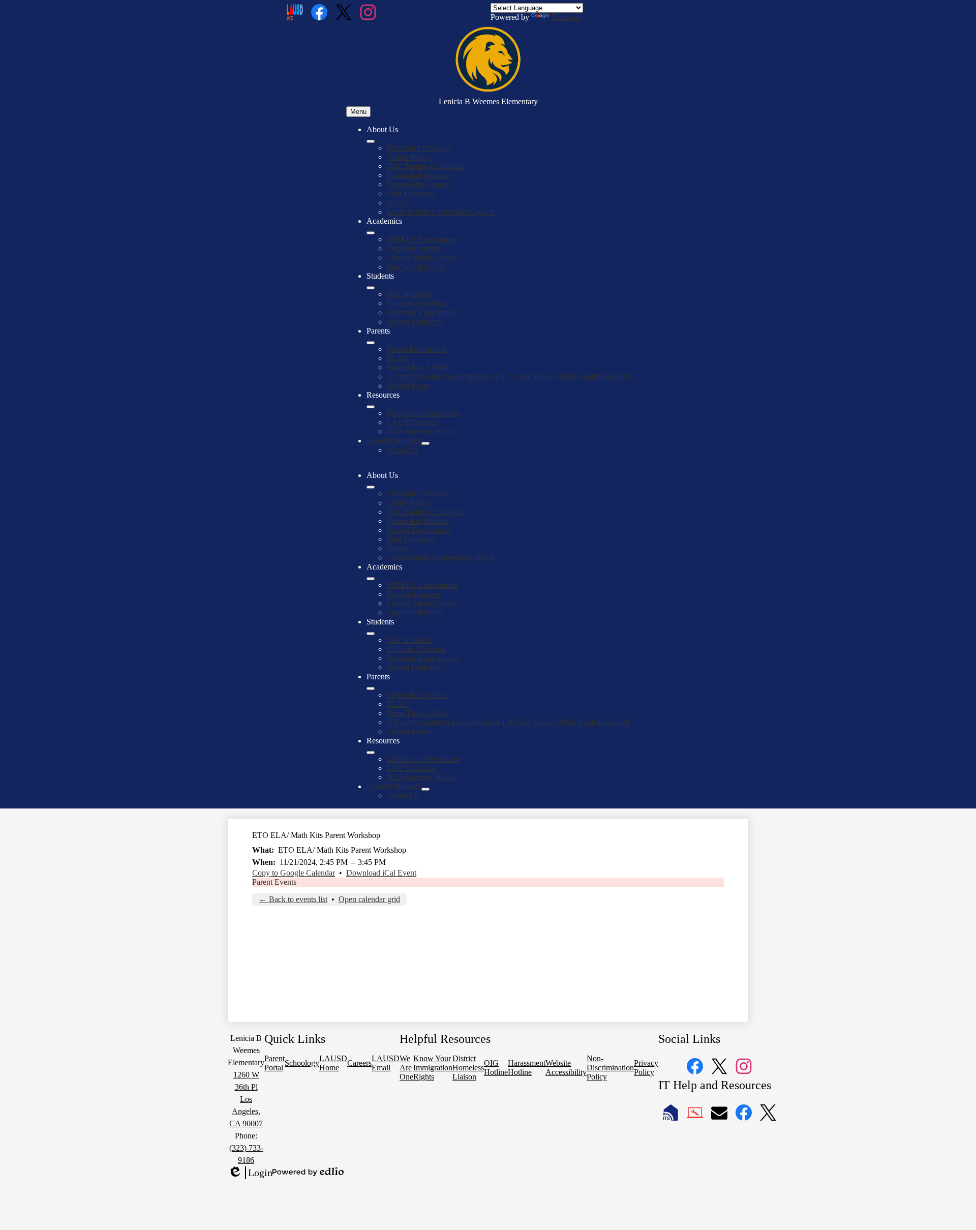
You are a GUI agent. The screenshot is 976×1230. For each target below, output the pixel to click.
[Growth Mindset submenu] (425, 443)
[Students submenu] (371, 287)
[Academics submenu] (371, 232)
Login (250, 1173)
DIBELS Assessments (422, 239)
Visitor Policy (409, 157)
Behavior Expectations (423, 312)
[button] (371, 487)
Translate (566, 17)
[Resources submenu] (371, 406)
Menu (358, 111)
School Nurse (409, 385)
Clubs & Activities (416, 303)
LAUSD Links (411, 422)
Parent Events (274, 882)
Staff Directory (411, 193)
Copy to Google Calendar (293, 872)
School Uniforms (414, 321)
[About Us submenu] (371, 141)
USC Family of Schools (425, 166)
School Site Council (419, 184)
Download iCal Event (381, 872)
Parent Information (417, 349)
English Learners (414, 248)
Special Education (416, 266)
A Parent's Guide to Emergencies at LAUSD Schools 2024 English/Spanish (508, 376)
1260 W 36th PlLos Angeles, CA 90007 (246, 1099)
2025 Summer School (421, 431)
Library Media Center (421, 257)
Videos (398, 202)
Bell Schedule (409, 294)
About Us (402, 449)
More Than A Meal (417, 367)
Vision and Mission (418, 175)
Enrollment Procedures (423, 413)
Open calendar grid (369, 899)
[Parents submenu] (371, 342)
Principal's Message (418, 147)
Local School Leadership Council (441, 211)
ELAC (398, 358)
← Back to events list (293, 899)
